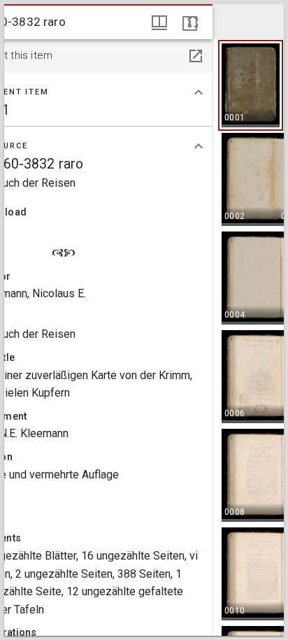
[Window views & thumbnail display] (159, 22)
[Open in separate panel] (196, 56)
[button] (251, 85)
